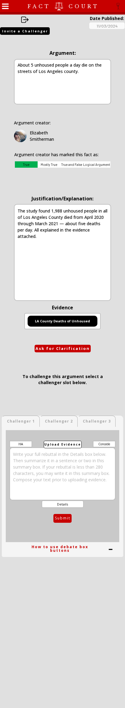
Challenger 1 (21, 421)
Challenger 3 (97, 421)
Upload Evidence (62, 444)
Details (62, 504)
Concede (104, 444)
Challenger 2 (59, 421)
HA (21, 444)
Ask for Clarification (62, 348)
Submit (62, 518)
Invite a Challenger (25, 31)
